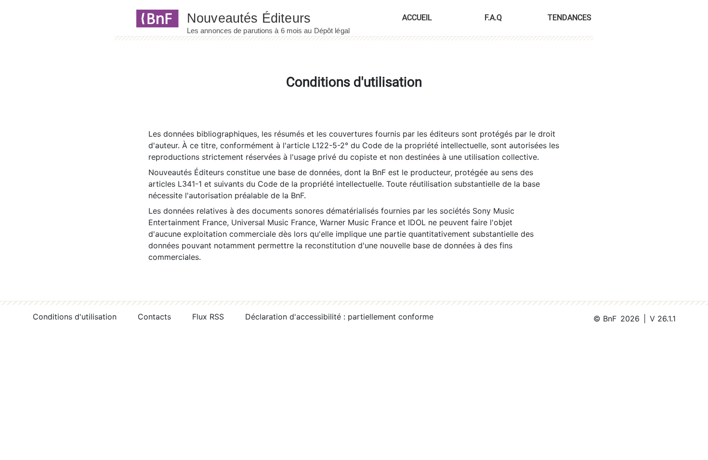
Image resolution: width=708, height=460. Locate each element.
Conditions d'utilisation (75, 316)
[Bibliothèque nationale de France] (154, 18)
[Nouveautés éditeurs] (276, 18)
